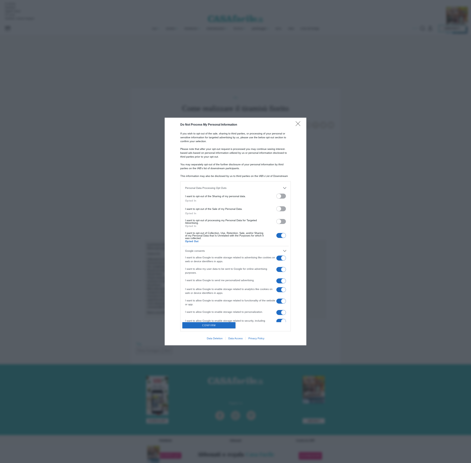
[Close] (299, 124)
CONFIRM (209, 325)
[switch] (281, 196)
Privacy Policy (256, 338)
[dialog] (235, 231)
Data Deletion (215, 338)
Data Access (235, 338)
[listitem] (235, 188)
